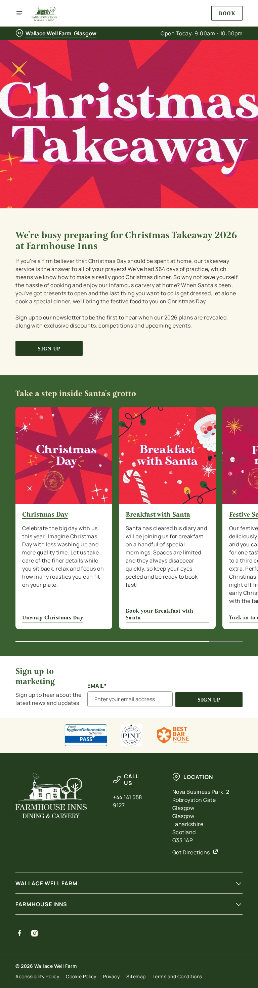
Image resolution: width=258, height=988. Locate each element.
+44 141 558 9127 (127, 801)
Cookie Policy (81, 976)
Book (227, 13)
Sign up (49, 348)
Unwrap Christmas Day (52, 617)
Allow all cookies (210, 564)
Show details (222, 542)
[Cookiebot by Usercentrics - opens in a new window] (220, 419)
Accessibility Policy (37, 976)
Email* (96, 685)
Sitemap (136, 976)
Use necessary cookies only (127, 564)
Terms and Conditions (177, 976)
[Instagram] (35, 933)
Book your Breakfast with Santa (160, 614)
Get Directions (191, 852)
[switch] (97, 517)
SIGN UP (209, 699)
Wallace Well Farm (46, 883)
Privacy (111, 976)
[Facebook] (19, 933)
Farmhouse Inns (41, 904)
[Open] (19, 13)
